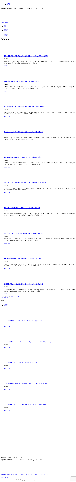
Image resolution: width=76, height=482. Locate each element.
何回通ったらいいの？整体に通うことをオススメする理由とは (23, 132)
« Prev (2, 296)
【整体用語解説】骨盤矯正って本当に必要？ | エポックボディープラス (26, 56)
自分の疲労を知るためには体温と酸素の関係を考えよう (21, 81)
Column (8, 27)
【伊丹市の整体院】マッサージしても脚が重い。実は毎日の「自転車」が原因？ (21, 362)
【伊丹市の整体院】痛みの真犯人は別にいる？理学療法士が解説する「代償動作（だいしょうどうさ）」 (26, 383)
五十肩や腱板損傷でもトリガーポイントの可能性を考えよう (23, 258)
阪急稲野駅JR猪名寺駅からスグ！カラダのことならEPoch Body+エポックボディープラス (24, 474)
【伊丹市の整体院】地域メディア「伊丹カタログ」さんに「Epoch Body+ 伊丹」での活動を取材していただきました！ (29, 342)
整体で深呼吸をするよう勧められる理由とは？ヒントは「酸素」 (24, 106)
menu (5, 302)
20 (12, 296)
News (5, 26)
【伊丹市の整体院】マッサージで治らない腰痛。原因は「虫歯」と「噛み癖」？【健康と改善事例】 (25, 404)
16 (6, 296)
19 (11, 296)
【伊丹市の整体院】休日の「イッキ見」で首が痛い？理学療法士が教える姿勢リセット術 (23, 320)
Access (5, 30)
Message (6, 29)
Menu (5, 25)
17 (8, 296)
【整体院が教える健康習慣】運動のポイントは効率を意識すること (25, 157)
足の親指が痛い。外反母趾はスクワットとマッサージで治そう (23, 284)
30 (15, 296)
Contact (5, 31)
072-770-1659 (4, 22)
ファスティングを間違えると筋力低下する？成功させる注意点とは (25, 182)
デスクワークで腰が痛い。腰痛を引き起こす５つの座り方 (22, 208)
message (5, 304)
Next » (18, 296)
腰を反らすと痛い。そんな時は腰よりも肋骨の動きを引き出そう (24, 233)
